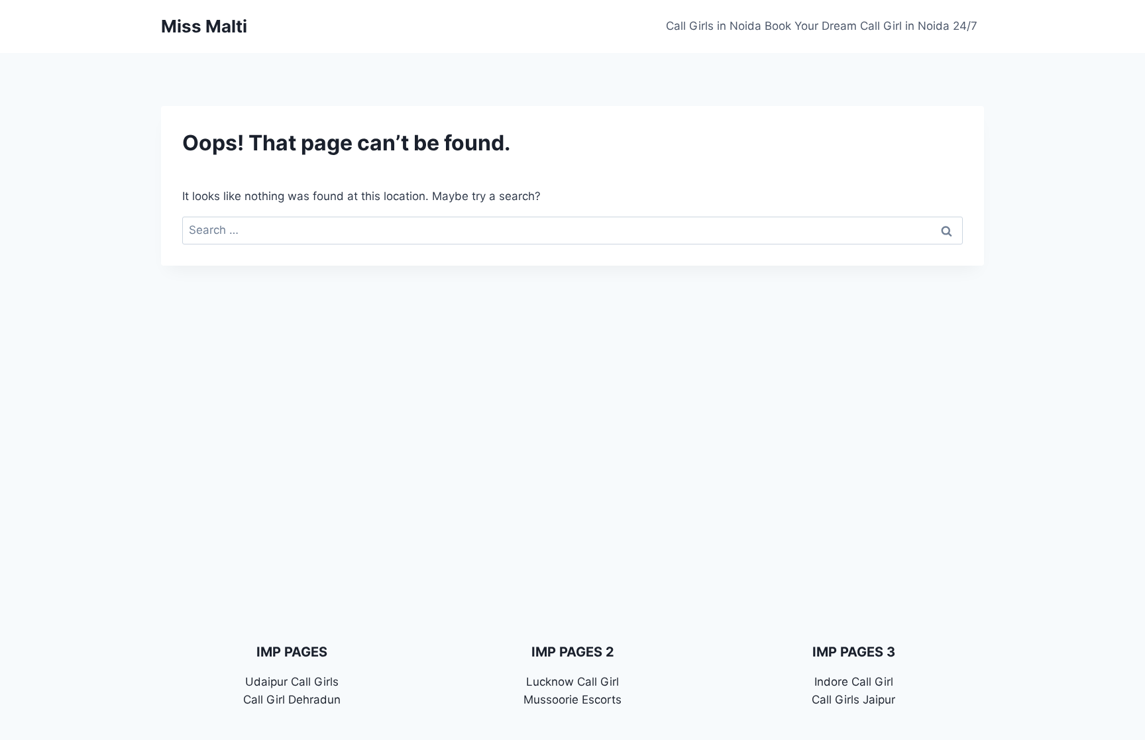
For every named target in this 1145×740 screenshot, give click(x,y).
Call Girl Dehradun (292, 699)
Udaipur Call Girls (292, 681)
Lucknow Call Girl (572, 681)
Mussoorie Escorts (572, 699)
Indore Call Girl (853, 681)
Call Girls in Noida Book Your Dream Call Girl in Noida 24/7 (821, 25)
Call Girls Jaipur (853, 699)
